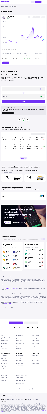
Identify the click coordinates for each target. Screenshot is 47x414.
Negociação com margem (6, 337)
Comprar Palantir (35, 362)
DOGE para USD (4, 363)
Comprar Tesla (35, 357)
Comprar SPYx (4, 378)
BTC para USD (4, 355)
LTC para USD (3, 368)
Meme (3, 196)
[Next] (44, 239)
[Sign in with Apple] (19, 120)
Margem (2, 288)
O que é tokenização (20, 378)
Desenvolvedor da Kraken (21, 338)
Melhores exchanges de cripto (22, 382)
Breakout (19, 397)
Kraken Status (19, 345)
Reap (22, 399)
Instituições (3, 341)
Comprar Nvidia (35, 355)
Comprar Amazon (35, 360)
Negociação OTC (4, 340)
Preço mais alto (38, 57)
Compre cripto (4, 333)
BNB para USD (4, 360)
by (3, 395)
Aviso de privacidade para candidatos (38, 389)
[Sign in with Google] (23, 120)
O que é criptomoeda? (20, 374)
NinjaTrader (16, 397)
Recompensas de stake (5, 345)
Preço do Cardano (35, 340)
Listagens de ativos (20, 343)
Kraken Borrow (4, 348)
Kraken (7, 397)
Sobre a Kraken (19, 331)
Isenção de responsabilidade (26, 389)
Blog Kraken (18, 337)
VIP (22, 397)
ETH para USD (3, 357)
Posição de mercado (38, 53)
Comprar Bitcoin (19, 355)
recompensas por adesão (13, 288)
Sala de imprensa (19, 340)
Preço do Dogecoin (35, 337)
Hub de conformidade (40, 388)
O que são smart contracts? (21, 375)
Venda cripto (3, 335)
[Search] (43, 2)
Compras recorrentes (5, 346)
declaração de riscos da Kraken (24, 309)
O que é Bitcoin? (19, 377)
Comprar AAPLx (4, 377)
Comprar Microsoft (35, 363)
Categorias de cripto (36, 345)
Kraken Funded (4, 349)
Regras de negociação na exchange (14, 389)
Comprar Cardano (20, 362)
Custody (36, 399)
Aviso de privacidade (13, 388)
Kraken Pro (11, 397)
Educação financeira (20, 372)
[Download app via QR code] (27, 120)
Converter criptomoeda (6, 353)
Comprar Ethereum (20, 357)
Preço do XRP (34, 338)
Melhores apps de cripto (21, 380)
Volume (25, 53)
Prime (31, 399)
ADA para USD (4, 365)
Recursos (3, 331)
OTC (33, 399)
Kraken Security (19, 333)
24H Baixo (15, 57)
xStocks (13, 399)
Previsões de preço (35, 346)
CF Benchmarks (18, 399)
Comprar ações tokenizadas (7, 372)
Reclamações (19, 348)
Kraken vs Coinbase (20, 383)
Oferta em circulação (17, 53)
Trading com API (4, 343)
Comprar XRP (19, 360)
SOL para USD (4, 362)
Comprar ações (35, 353)
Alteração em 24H (27, 57)
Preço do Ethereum (35, 335)
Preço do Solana (35, 341)
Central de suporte (20, 346)
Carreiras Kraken (19, 335)
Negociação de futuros (5, 338)
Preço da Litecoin (35, 343)
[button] (29, 17)
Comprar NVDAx (4, 374)
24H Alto (3, 57)
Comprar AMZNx (4, 380)
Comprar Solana (19, 363)
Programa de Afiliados (20, 341)
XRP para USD (4, 358)
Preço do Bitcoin (35, 333)
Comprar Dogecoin (20, 358)
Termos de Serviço (7, 303)
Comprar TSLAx (4, 375)
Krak (28, 399)
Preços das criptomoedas (37, 331)
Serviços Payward (8, 399)
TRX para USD (4, 366)
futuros (6, 288)
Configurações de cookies (21, 388)
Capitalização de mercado (6, 53)
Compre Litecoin (19, 365)
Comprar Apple (35, 358)
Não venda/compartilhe (31, 388)
